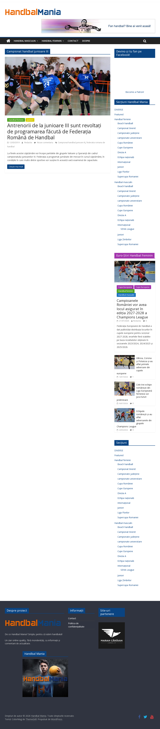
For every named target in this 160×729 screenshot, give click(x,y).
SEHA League (127, 228)
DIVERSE (118, 109)
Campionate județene (128, 133)
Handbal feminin (52, 40)
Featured (118, 114)
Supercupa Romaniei (128, 176)
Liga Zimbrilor (124, 239)
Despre (86, 40)
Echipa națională (126, 157)
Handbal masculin (25, 40)
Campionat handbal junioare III (71, 142)
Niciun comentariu (45, 142)
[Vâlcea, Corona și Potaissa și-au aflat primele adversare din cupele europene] (124, 356)
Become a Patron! (134, 91)
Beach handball (125, 123)
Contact (73, 40)
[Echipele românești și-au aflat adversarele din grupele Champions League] (124, 409)
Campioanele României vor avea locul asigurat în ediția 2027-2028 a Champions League (132, 308)
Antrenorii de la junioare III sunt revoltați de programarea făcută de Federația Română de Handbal (54, 131)
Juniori (30, 120)
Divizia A (122, 152)
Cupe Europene (125, 147)
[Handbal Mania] (8, 41)
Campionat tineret (127, 128)
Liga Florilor (123, 171)
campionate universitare (130, 137)
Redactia (28, 142)
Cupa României (125, 142)
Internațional (124, 162)
